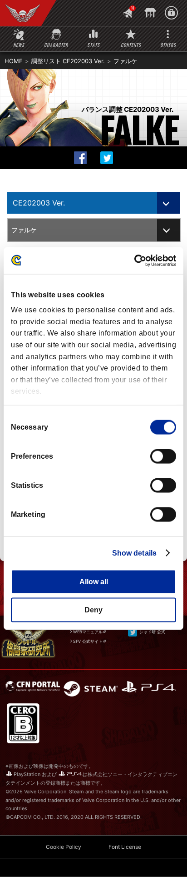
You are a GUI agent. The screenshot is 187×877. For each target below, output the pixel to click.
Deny (93, 610)
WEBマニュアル (88, 631)
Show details (134, 552)
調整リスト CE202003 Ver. (68, 61)
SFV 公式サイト (88, 641)
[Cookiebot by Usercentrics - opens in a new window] (136, 260)
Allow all (93, 581)
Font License (124, 846)
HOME (14, 61)
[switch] (163, 456)
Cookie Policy (63, 846)
